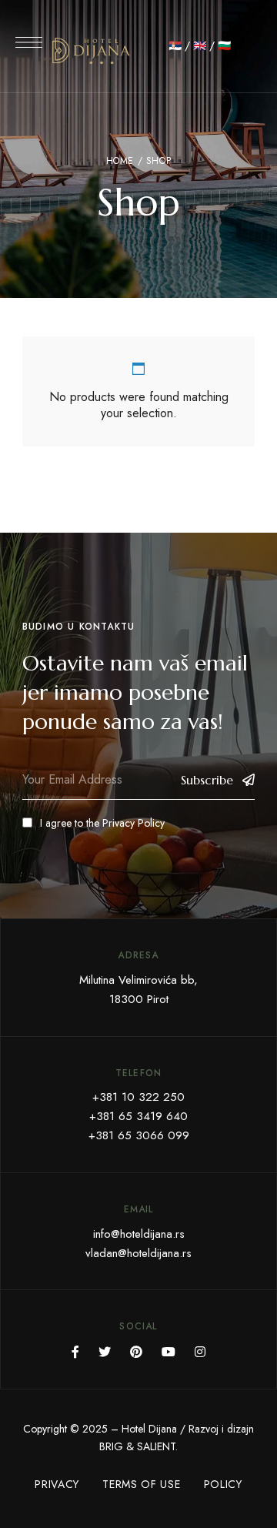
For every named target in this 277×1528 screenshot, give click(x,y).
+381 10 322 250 (138, 1096)
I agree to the (102, 823)
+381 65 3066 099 (138, 1135)
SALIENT (156, 1446)
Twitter (104, 1352)
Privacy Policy (133, 823)
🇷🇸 (175, 45)
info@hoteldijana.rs (139, 1233)
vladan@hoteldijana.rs (138, 1253)
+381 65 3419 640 (138, 1116)
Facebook (75, 1352)
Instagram (200, 1352)
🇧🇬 (224, 45)
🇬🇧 (199, 45)
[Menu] (28, 42)
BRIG (111, 1446)
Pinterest (136, 1352)
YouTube (168, 1352)
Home (120, 161)
